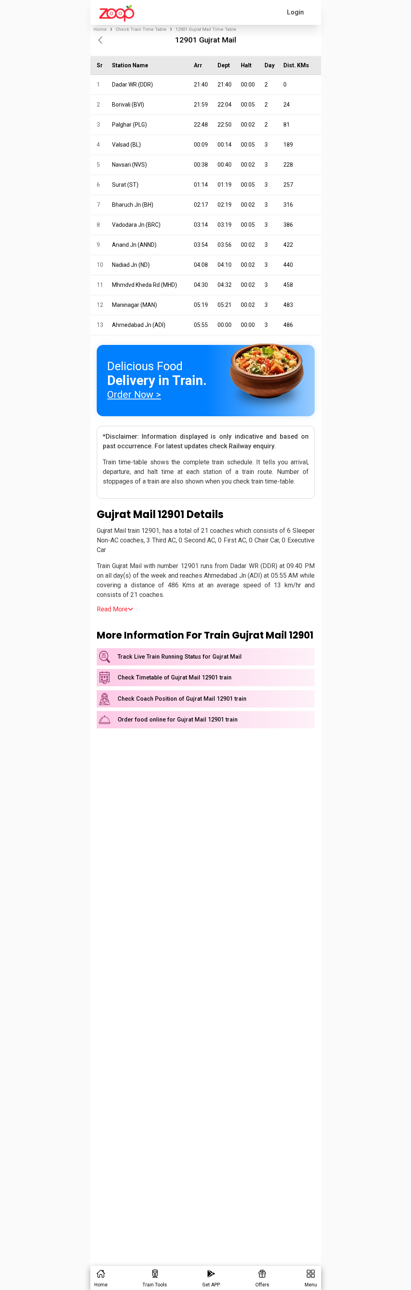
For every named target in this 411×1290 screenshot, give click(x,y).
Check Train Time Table (141, 29)
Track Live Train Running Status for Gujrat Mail (180, 656)
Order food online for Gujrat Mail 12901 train (178, 719)
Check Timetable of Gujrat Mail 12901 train (175, 677)
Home (100, 29)
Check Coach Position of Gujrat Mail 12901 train (182, 698)
